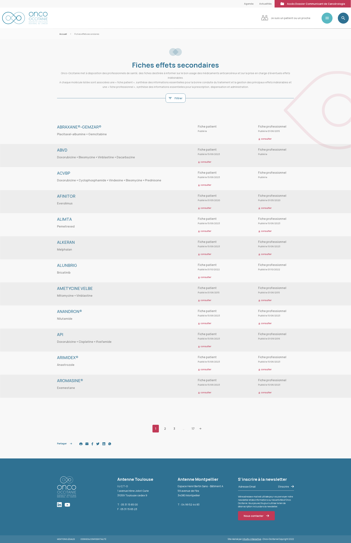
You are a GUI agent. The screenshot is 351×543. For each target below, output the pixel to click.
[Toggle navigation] (328, 18)
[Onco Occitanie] (25, 18)
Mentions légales (66, 539)
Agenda (248, 3)
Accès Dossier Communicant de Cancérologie (316, 3)
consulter (266, 138)
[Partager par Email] (86, 443)
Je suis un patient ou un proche (290, 18)
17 (193, 429)
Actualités (265, 3)
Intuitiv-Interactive (251, 539)
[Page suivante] (200, 428)
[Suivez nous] (61, 505)
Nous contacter (253, 516)
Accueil (63, 34)
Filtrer (178, 98)
